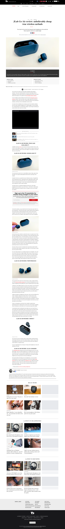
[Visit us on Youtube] (41, 1)
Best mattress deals (48, 504)
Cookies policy (30, 517)
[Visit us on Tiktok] (46, 1)
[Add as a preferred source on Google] (32, 523)
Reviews (42, 89)
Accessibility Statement (21, 516)
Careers (41, 517)
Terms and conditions (44, 516)
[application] (25, 119)
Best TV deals (47, 505)
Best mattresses (37, 507)
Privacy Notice (15, 203)
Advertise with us (36, 517)
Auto (39, 3)
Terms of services (23, 202)
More (42, 3)
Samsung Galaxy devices (29, 504)
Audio (31, 19)
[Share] (30, 33)
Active (27, 3)
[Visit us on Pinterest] (40, 1)
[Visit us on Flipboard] (44, 1)
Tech (24, 3)
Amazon (20, 146)
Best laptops (37, 502)
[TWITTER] (14, 371)
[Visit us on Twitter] (38, 1)
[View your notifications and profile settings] (53, 1)
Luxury (36, 3)
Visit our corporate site (43, 526)
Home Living (31, 3)
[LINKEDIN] (15, 371)
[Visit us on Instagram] (43, 1)
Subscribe (55, 1)
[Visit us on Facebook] (37, 1)
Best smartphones (38, 505)
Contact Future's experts (31, 516)
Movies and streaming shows (29, 505)
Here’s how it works (43, 34)
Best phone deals (47, 502)
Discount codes (47, 507)
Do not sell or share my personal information (32, 519)
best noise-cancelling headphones (24, 366)
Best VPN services (28, 507)
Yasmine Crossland (28, 89)
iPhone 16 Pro (27, 502)
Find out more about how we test (44, 86)
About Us (37, 516)
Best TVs (36, 504)
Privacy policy (24, 517)
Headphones (35, 19)
